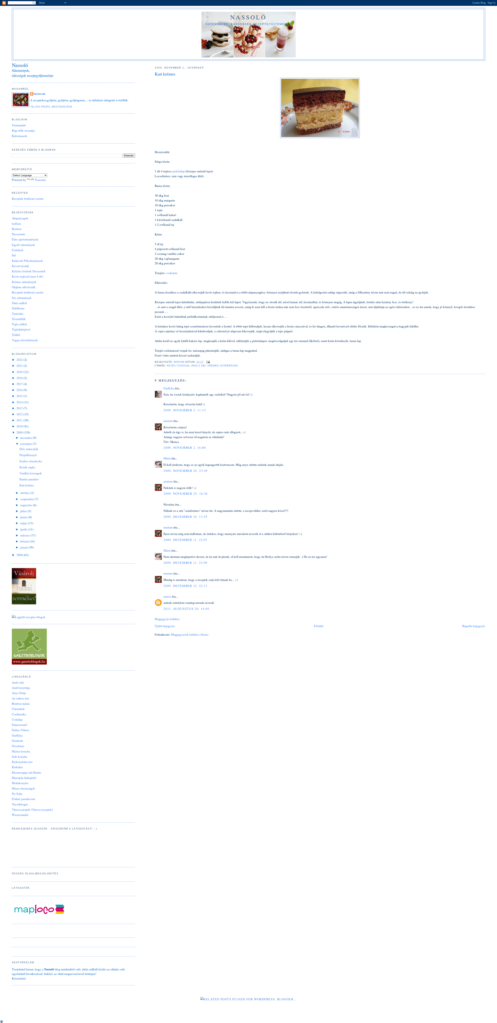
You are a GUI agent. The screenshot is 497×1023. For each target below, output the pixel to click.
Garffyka (168, 388)
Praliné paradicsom (23, 799)
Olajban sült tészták (24, 287)
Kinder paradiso (29, 479)
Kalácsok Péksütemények (27, 261)
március (25, 535)
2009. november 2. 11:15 (184, 410)
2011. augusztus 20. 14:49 (186, 609)
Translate (40, 180)
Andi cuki (18, 682)
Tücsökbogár (20, 804)
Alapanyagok (20, 218)
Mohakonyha (20, 783)
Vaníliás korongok (30, 473)
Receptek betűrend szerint (27, 198)
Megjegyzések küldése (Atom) (189, 634)
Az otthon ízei (20, 698)
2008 (20, 555)
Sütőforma (18, 308)
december (26, 438)
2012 (20, 414)
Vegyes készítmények (25, 340)
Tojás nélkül (19, 324)
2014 (20, 402)
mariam (168, 421)
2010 (20, 426)
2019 (20, 372)
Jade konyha (19, 756)
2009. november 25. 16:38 (185, 493)
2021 (20, 366)
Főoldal (318, 626)
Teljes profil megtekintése (51, 106)
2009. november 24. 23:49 (185, 471)
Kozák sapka (27, 467)
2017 (20, 384)
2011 (20, 420)
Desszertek (18, 234)
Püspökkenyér (28, 455)
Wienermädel (20, 815)
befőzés (16, 224)
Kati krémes (26, 485)
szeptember (27, 499)
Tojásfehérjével (21, 329)
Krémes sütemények (223, 365)
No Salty (17, 794)
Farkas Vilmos (20, 730)
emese (167, 596)
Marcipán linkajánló (24, 778)
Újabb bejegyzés (165, 626)
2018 (20, 378)
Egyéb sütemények (23, 245)
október (25, 493)
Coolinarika (19, 714)
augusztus (26, 505)
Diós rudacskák (28, 449)
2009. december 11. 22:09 (185, 563)
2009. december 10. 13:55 (185, 517)
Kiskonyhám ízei (22, 762)
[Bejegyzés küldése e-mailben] (207, 362)
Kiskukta (17, 767)
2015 (20, 396)
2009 (20, 432)
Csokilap (17, 719)
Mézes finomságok (23, 788)
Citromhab (18, 709)
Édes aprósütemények (25, 239)
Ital (14, 255)
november (26, 444)
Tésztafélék (19, 319)
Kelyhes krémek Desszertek (29, 271)
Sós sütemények (21, 298)
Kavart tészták (20, 266)
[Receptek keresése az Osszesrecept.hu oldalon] (28, 617)
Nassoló (248, 17)
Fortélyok (17, 250)
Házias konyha (21, 751)
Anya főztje (19, 693)
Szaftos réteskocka (30, 461)
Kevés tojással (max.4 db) (186, 365)
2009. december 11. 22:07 (185, 540)
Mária (167, 458)
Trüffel (16, 335)
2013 (20, 408)
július (24, 511)
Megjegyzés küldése (167, 619)
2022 (20, 360)
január (24, 547)
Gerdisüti (17, 741)
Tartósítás (17, 314)
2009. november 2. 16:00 (184, 447)
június (24, 517)
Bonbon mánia (21, 703)
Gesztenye (18, 746)
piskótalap (179, 171)
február (25, 541)
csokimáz (171, 273)
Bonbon (17, 229)
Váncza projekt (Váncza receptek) (32, 809)
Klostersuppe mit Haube (26, 772)
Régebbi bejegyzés (473, 626)
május (24, 523)
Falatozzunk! (20, 725)
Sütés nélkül (19, 303)
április (24, 529)
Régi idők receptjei (23, 130)
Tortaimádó (19, 125)
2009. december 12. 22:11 (185, 586)
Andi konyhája (21, 688)
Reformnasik (19, 136)
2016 (20, 390)
